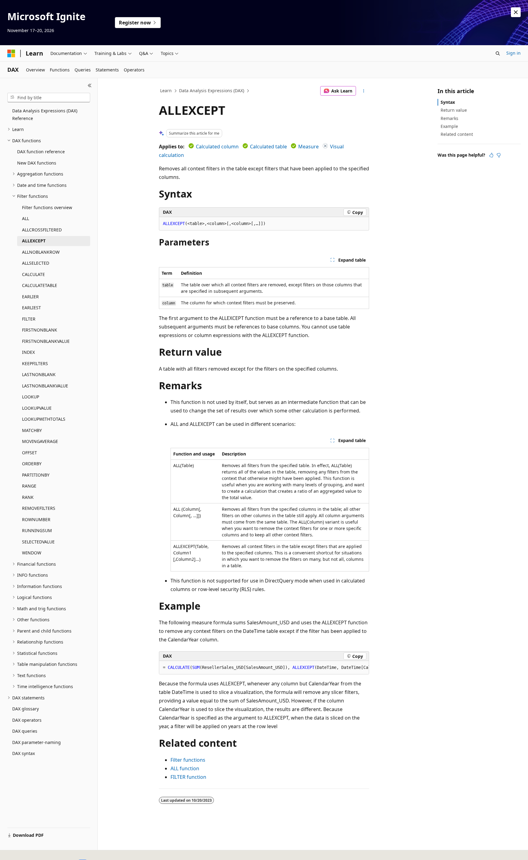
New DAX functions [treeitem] (36, 163)
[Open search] (498, 53)
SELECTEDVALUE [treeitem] (38, 542)
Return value (454, 110)
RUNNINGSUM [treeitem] (37, 530)
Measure (308, 146)
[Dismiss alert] (516, 12)
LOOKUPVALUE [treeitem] (37, 408)
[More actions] (363, 91)
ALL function (184, 768)
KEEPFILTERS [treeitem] (35, 363)
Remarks (449, 118)
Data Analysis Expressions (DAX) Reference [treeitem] (44, 114)
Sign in (513, 53)
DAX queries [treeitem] (24, 731)
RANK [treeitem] (28, 497)
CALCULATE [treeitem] (33, 274)
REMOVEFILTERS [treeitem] (38, 508)
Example (449, 126)
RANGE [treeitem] (29, 486)
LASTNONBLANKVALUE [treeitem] (45, 386)
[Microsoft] (11, 53)
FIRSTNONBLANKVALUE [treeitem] (46, 341)
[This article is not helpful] (498, 155)
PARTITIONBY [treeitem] (36, 475)
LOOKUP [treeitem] (30, 397)
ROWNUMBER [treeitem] (36, 519)
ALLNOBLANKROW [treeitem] (41, 252)
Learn (166, 90)
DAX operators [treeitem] (27, 720)
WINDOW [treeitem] (31, 553)
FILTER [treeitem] (28, 319)
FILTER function (188, 777)
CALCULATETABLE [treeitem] (39, 285)
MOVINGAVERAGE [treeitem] (40, 441)
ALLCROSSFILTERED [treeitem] (42, 230)
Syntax (448, 102)
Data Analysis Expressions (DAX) (211, 90)
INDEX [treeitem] (28, 352)
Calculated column (217, 146)
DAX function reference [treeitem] (41, 151)
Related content (457, 134)
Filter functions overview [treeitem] (47, 207)
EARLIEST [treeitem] (31, 307)
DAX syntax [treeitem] (23, 753)
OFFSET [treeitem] (29, 452)
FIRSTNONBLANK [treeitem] (39, 330)
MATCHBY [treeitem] (32, 430)
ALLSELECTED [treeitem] (35, 263)
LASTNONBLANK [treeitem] (39, 374)
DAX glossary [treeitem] (25, 709)
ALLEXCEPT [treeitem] (34, 241)
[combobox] (48, 98)
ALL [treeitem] (25, 218)
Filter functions (187, 760)
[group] (264, 667)
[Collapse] (89, 85)
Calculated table (268, 146)
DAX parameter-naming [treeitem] (36, 742)
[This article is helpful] (491, 155)
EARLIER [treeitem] (30, 296)
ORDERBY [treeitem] (32, 463)
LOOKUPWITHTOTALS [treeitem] (43, 419)
